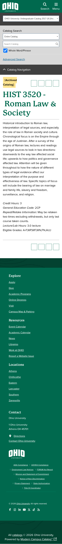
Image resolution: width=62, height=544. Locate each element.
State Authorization (41, 483)
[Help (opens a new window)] (56, 83)
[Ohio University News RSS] (39, 510)
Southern (14, 394)
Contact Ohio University (22, 441)
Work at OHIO (16, 350)
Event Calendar (17, 326)
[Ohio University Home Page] (17, 454)
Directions (19, 436)
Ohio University (23, 503)
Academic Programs (20, 294)
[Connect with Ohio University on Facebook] (10, 510)
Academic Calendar (20, 332)
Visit (11, 305)
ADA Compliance (21, 465)
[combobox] (31, 19)
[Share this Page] (41, 83)
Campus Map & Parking (21, 311)
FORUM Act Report (45, 469)
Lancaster (14, 388)
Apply (12, 282)
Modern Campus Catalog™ (37, 539)
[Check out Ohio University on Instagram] (15, 510)
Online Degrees (17, 300)
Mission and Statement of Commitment (32, 474)
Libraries (13, 344)
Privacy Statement (22, 483)
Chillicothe (15, 377)
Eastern (13, 383)
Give (11, 288)
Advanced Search (14, 59)
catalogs (17, 535)
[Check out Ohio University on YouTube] (24, 510)
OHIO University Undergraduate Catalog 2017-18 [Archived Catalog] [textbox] (30, 18)
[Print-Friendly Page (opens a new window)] (49, 83)
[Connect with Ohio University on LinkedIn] (19, 510)
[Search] (57, 44)
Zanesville (14, 400)
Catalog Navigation (19, 70)
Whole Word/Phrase (20, 50)
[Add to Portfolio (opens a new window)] (34, 83)
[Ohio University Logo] (10, 11)
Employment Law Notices (23, 469)
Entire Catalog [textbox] (10, 36)
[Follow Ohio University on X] (29, 510)
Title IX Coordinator (32, 488)
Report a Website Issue (21, 356)
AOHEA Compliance (39, 465)
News (12, 338)
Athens (13, 371)
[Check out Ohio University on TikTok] (34, 510)
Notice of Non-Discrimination (32, 478)
